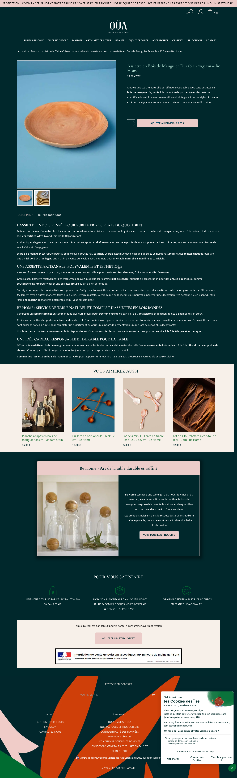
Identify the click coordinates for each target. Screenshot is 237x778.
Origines (178, 40)
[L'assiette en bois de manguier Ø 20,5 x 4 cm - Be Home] (24, 198)
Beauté (119, 40)
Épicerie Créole (58, 40)
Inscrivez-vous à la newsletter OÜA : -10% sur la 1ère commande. (23, 729)
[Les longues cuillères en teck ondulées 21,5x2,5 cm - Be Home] (95, 405)
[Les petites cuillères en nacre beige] (146, 405)
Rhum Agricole (34, 40)
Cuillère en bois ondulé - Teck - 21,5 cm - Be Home (95, 438)
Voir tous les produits (159, 534)
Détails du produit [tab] (50, 214)
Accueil (22, 51)
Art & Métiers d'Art (98, 40)
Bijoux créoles (138, 40)
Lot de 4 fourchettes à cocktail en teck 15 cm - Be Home (194, 438)
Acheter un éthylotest (118, 638)
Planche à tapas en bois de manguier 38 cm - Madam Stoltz (43, 438)
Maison (77, 40)
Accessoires (160, 40)
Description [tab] (25, 214)
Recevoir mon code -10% (24, 759)
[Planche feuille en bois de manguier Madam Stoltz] (45, 405)
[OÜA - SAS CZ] (118, 26)
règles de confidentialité (19, 766)
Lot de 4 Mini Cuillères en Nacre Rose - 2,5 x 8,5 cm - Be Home (143, 438)
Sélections (195, 40)
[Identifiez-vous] (200, 11)
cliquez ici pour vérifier (147, 757)
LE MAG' (211, 40)
